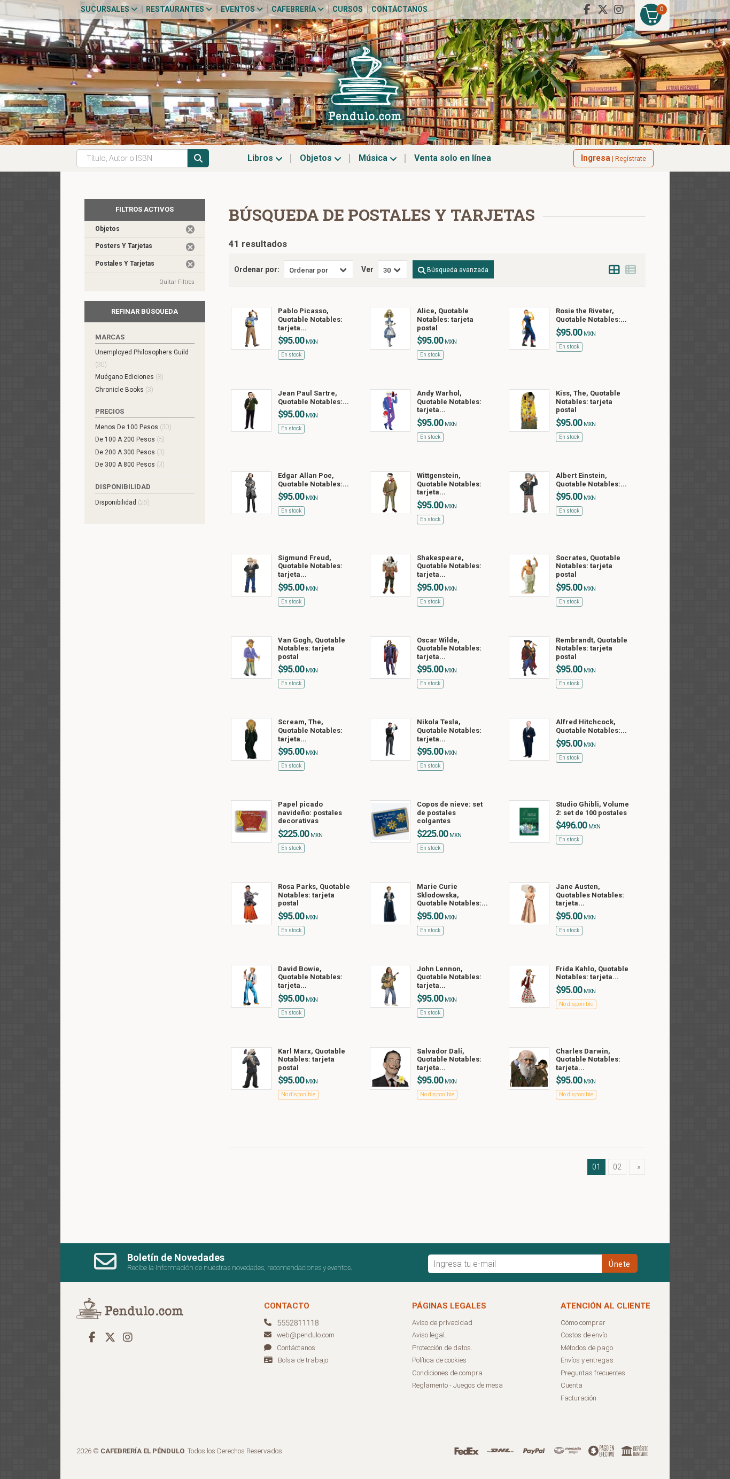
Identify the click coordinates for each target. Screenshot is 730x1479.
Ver (367, 269)
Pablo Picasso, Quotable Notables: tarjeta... (310, 319)
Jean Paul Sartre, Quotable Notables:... (313, 397)
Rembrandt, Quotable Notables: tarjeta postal (591, 648)
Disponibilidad (122, 502)
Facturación (578, 1398)
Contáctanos (399, 9)
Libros (261, 158)
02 (617, 1167)
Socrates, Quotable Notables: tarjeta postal (588, 566)
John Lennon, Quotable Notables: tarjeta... (449, 977)
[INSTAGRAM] (619, 9)
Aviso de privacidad (442, 1323)
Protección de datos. (442, 1348)
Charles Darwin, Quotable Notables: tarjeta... (588, 1059)
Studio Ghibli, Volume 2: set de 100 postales (592, 808)
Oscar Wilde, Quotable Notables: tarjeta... (449, 648)
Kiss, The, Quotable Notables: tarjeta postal (588, 401)
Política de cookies (439, 1360)
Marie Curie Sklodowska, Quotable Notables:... (452, 894)
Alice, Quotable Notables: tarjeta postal (445, 319)
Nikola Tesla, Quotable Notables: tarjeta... (449, 730)
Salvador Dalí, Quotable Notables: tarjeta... (449, 1059)
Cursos (347, 9)
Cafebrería (294, 9)
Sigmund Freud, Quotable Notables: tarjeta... (310, 566)
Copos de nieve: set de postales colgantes (450, 812)
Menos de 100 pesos (133, 427)
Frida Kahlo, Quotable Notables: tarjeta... (592, 973)
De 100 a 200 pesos (130, 439)
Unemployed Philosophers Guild (142, 358)
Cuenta (572, 1385)
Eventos (239, 9)
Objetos (317, 158)
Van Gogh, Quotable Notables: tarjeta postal (311, 648)
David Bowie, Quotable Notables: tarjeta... (310, 977)
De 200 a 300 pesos (130, 452)
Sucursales (106, 9)
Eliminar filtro (190, 229)
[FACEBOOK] (587, 9)
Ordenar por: (256, 269)
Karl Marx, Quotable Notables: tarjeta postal (311, 1059)
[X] (603, 9)
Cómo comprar (583, 1323)
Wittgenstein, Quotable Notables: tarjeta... (449, 483)
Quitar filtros (177, 281)
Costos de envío (584, 1335)
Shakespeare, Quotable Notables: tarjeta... (449, 566)
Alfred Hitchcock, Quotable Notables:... (591, 726)
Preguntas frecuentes (593, 1373)
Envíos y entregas (587, 1360)
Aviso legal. (429, 1335)
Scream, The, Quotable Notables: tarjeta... (310, 730)
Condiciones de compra (447, 1373)
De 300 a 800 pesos (130, 464)
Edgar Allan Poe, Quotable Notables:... (313, 479)
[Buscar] (198, 158)
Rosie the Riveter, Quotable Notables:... (591, 315)
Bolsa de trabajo (303, 1360)
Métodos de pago (587, 1348)
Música (374, 158)
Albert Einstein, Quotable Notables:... (591, 479)
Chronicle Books (124, 389)
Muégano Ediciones (129, 377)
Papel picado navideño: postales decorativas (310, 812)
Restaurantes (176, 9)
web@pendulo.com (306, 1335)
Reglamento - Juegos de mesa (457, 1385)
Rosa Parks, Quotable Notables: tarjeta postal (314, 894)
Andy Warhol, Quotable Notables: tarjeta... (449, 401)
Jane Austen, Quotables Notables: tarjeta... (590, 894)
